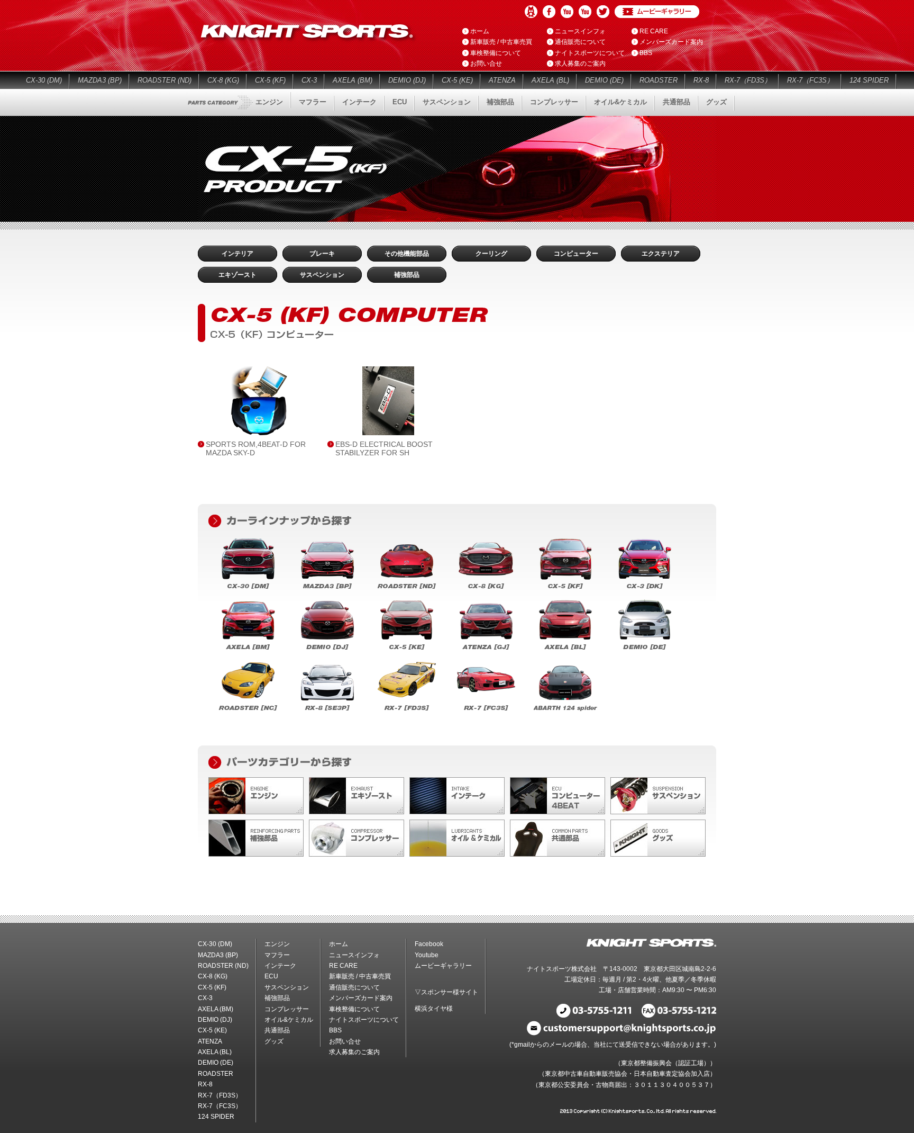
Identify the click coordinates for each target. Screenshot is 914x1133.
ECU (399, 101)
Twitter (603, 11)
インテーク (359, 101)
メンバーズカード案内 (671, 42)
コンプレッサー (554, 101)
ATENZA (502, 80)
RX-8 (701, 80)
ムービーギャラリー (657, 11)
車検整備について (495, 53)
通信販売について (580, 42)
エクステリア (661, 253)
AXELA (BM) (352, 80)
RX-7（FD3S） (748, 80)
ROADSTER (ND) (164, 80)
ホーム (479, 31)
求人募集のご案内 (580, 63)
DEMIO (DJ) (407, 80)
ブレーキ (322, 253)
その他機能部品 (407, 253)
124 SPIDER (869, 80)
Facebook (549, 11)
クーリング (491, 253)
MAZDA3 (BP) (100, 80)
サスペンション (447, 101)
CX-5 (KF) (270, 80)
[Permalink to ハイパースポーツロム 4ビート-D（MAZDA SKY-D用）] (258, 400)
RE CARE (653, 31)
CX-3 (309, 80)
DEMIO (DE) (604, 80)
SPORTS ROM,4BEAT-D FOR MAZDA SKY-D (256, 448)
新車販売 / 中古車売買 (501, 42)
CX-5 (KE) (457, 80)
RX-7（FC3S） (810, 80)
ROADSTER (658, 80)
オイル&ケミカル (620, 101)
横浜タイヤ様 (434, 1008)
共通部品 (676, 101)
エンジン (269, 102)
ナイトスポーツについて (590, 53)
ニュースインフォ (580, 31)
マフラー (312, 101)
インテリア (237, 253)
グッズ (716, 101)
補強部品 (500, 101)
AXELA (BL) (550, 80)
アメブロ (531, 11)
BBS (645, 53)
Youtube (567, 11)
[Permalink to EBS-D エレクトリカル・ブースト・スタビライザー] (388, 400)
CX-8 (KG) (223, 80)
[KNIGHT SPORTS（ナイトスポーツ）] (308, 42)
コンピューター (576, 253)
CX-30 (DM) (44, 80)
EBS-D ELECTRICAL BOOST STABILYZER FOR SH (384, 448)
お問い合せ (486, 63)
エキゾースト (237, 274)
